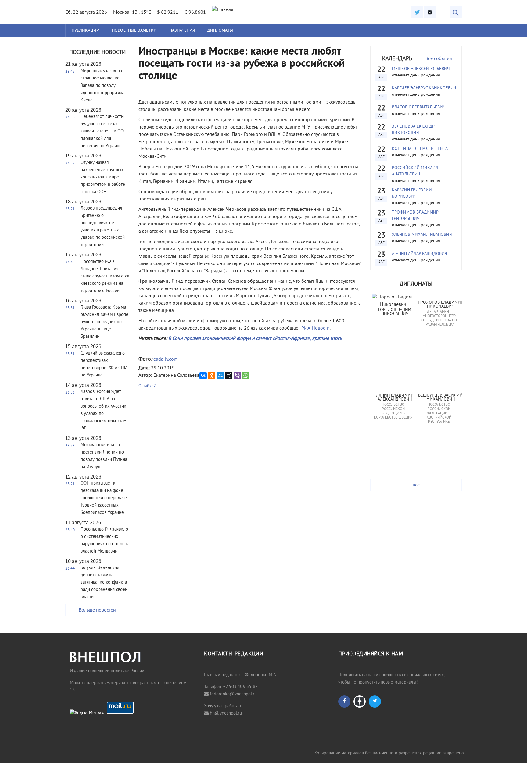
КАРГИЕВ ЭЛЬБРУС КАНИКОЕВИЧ (424, 88)
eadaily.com (165, 359)
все (416, 485)
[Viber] (237, 375)
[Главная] (222, 9)
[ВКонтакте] (203, 375)
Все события (438, 59)
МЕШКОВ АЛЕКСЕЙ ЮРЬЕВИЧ (421, 69)
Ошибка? (147, 386)
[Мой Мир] (220, 375)
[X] (228, 375)
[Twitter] (417, 12)
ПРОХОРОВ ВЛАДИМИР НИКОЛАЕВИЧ (440, 305)
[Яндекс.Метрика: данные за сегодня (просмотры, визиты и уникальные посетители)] (88, 713)
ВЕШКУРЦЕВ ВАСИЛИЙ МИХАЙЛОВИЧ (440, 397)
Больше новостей (97, 610)
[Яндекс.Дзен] (430, 12)
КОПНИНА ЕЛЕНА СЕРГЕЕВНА (420, 148)
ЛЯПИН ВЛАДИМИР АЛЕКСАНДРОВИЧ (395, 397)
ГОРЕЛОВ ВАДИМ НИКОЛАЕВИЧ (395, 312)
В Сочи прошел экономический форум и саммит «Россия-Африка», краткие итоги (255, 339)
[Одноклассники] (211, 375)
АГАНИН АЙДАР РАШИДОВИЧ (419, 253)
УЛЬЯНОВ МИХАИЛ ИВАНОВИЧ (422, 234)
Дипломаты (220, 30)
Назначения (182, 30)
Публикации (85, 30)
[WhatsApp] (245, 375)
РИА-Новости (315, 328)
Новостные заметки (134, 30)
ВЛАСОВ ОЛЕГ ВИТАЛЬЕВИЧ (418, 107)
